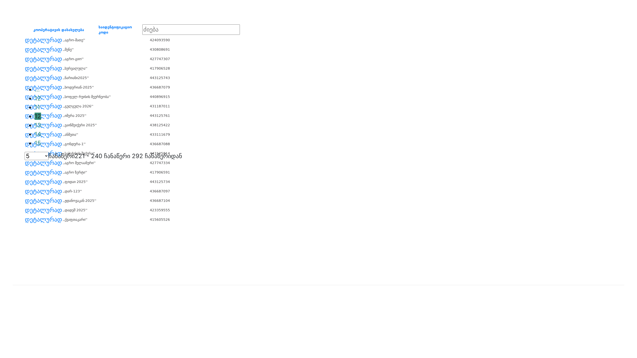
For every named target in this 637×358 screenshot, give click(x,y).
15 (38, 143)
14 (38, 134)
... (37, 89)
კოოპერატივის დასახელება (58, 30)
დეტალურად (43, 40)
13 (38, 125)
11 (37, 107)
